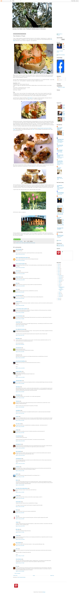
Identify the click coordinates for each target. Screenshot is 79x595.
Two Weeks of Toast (61, 290)
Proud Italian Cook (60, 139)
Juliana (17, 522)
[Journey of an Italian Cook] (60, 72)
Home (34, 575)
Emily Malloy (18, 395)
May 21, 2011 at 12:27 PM (20, 463)
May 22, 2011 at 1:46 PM (20, 492)
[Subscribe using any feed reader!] (61, 54)
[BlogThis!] (28, 241)
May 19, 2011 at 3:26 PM (20, 292)
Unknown (17, 401)
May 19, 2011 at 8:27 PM (20, 335)
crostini (22, 242)
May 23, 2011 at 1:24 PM (20, 518)
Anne (17, 289)
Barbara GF (18, 301)
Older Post (52, 575)
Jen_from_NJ (18, 423)
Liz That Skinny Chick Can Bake (21, 308)
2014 (59, 270)
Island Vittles (18, 322)
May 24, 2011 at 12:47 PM (20, 526)
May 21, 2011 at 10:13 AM (20, 455)
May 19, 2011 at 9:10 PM (20, 351)
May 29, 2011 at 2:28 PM (20, 571)
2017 (59, 265)
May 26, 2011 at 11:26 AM (20, 539)
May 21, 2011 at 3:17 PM (20, 470)
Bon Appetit (30, 97)
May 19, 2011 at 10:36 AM (20, 260)
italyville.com (59, 177)
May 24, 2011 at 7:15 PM (20, 532)
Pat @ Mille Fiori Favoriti (20, 329)
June (60, 284)
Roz (16, 566)
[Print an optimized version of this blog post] (17, 239)
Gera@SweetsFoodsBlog (20, 361)
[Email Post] (24, 241)
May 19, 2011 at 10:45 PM (20, 368)
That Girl (17, 270)
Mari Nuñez (18, 338)
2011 (59, 274)
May (59, 285)
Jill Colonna (18, 386)
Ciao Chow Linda (19, 295)
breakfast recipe (18, 242)
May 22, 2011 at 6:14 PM (20, 506)
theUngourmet (18, 444)
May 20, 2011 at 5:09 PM (20, 426)
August (60, 281)
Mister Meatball (18, 249)
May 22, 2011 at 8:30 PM (20, 512)
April (59, 292)
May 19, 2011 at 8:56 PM (20, 344)
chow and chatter (19, 380)
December (60, 275)
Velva (17, 548)
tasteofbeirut (18, 410)
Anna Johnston (18, 559)
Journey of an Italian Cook (61, 59)
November (60, 277)
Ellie (16, 516)
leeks (30, 242)
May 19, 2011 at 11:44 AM (20, 273)
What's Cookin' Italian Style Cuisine (59, 128)
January (60, 296)
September (61, 280)
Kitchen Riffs (59, 197)
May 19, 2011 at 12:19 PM (20, 279)
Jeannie (17, 535)
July (59, 282)
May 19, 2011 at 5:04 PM (20, 298)
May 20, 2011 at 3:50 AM (20, 391)
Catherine (17, 466)
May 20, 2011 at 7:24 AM (20, 397)
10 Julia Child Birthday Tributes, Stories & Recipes (60, 188)
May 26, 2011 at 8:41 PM (20, 545)
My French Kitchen (60, 192)
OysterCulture (18, 501)
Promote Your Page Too (60, 73)
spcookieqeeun (18, 458)
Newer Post (15, 575)
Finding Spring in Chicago (61, 287)
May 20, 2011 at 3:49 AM (20, 383)
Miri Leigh (17, 529)
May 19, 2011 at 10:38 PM (20, 357)
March (60, 293)
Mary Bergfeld (18, 451)
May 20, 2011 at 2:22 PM (20, 420)
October (60, 278)
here (34, 166)
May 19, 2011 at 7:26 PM (20, 318)
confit (33, 129)
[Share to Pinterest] (32, 241)
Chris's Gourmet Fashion (20, 263)
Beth (17, 283)
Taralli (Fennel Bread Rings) (64, 107)
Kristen (17, 416)
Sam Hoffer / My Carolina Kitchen (22, 488)
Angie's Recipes (19, 371)
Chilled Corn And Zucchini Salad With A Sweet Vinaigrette (60, 141)
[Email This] (27, 241)
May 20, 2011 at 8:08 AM (20, 407)
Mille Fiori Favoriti (60, 235)
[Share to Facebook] (31, 241)
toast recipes (33, 242)
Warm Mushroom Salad (64, 119)
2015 (59, 268)
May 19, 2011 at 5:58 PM (20, 312)
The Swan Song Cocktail (63, 200)
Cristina (17, 495)
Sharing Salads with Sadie (64, 113)
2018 (59, 264)
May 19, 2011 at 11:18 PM (20, 377)
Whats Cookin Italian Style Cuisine (22, 257)
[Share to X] (29, 241)
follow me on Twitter (61, 87)
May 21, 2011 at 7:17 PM (20, 476)
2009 (59, 299)
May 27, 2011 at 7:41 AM (20, 555)
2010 (59, 298)
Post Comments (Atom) (21, 577)
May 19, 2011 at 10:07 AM (20, 254)
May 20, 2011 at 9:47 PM (20, 432)
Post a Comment (17, 573)
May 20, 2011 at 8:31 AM (20, 413)
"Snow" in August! (59, 236)
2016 (59, 267)
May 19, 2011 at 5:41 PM (20, 305)
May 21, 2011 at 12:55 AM (20, 448)
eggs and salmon (26, 242)
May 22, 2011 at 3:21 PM (20, 498)
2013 (59, 271)
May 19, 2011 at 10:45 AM (20, 267)
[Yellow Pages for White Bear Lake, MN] (61, 245)
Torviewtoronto (18, 347)
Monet (17, 480)
